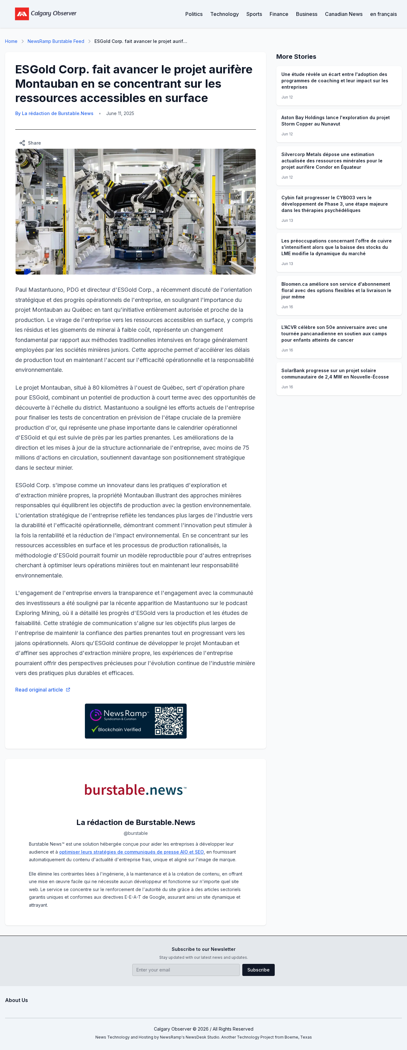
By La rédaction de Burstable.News (54, 113)
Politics (194, 14)
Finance (279, 14)
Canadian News (343, 14)
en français (383, 14)
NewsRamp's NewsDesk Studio (189, 1037)
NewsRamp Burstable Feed (56, 41)
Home (11, 41)
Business (306, 14)
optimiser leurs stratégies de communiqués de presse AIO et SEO (131, 852)
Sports (254, 14)
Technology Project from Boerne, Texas (274, 1037)
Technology (224, 14)
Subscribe (258, 969)
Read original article (39, 689)
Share (34, 143)
